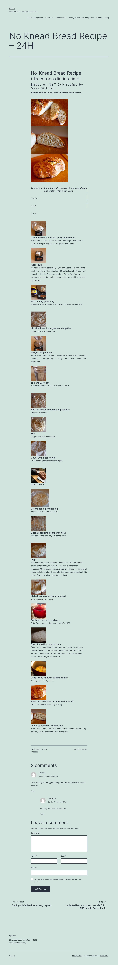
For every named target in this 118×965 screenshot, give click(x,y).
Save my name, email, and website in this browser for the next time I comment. (58, 880)
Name (34, 856)
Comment (35, 833)
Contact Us (60, 18)
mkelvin (35, 752)
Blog (107, 18)
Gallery (99, 18)
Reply (33, 791)
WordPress (104, 956)
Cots (12, 8)
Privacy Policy (77, 956)
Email (63, 856)
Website (34, 868)
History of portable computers (81, 18)
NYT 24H (57, 84)
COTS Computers (35, 18)
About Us (49, 18)
